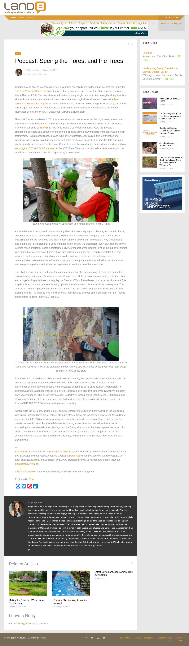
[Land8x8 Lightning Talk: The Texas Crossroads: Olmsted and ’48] (149, 123)
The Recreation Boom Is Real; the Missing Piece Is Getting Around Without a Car (170, 161)
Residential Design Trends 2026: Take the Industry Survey (169, 130)
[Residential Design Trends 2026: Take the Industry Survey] (149, 138)
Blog (46, 23)
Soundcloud (21, 464)
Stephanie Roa (33, 70)
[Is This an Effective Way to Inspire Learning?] (71, 583)
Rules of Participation (144, 638)
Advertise (30, 18)
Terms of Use (125, 638)
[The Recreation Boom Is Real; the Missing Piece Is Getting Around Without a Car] (149, 167)
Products (94, 23)
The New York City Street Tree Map (33, 91)
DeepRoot (74, 455)
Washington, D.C (24, 148)
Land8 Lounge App (137, 23)
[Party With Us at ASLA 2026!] (149, 108)
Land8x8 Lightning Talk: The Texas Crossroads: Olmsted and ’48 (170, 116)
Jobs (71, 23)
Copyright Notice (165, 638)
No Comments (30, 74)
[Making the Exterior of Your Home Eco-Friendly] (28, 583)
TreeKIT (44, 127)
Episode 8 (20, 451)
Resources (107, 23)
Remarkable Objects (37, 103)
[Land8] (25, 13)
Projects (83, 23)
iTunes (34, 464)
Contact (21, 18)
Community (57, 23)
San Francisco (46, 148)
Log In (166, 23)
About (13, 18)
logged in (25, 623)
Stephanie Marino (24, 471)
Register (177, 23)
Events (121, 23)
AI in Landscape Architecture (167, 144)
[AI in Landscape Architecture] (149, 152)
